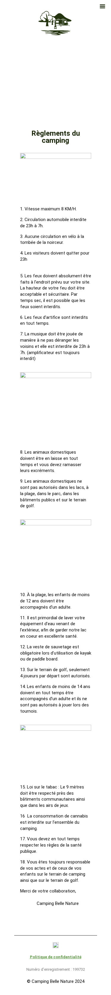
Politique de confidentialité (55, 957)
